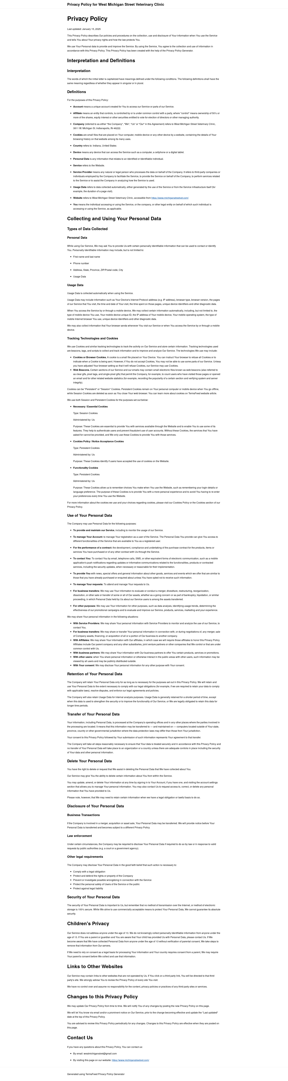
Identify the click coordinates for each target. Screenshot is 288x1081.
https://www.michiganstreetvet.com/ (170, 198)
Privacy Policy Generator (179, 50)
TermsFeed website (198, 393)
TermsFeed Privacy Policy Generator (105, 1074)
